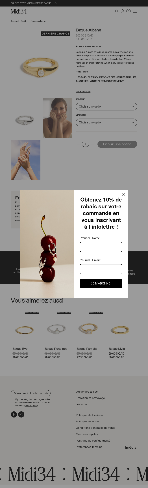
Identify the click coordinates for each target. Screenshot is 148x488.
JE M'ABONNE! (101, 283)
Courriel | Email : (90, 260)
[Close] (123, 194)
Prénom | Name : (90, 238)
